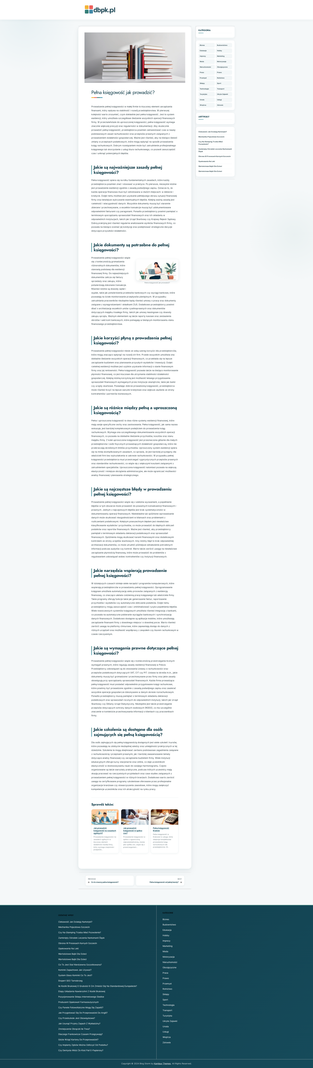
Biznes (202, 45)
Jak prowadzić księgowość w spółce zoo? (132, 830)
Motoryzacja (221, 61)
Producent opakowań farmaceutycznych (78, 1002)
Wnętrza (203, 105)
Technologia (204, 89)
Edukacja (203, 51)
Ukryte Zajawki (222, 94)
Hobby (219, 51)
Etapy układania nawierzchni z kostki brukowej (81, 991)
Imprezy (203, 56)
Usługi (219, 100)
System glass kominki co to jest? (75, 975)
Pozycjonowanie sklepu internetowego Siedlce (81, 997)
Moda (202, 61)
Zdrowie (220, 105)
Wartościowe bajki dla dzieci (210, 166)
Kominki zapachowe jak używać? (75, 970)
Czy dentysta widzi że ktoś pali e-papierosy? (80, 1050)
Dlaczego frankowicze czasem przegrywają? (80, 1034)
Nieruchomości (205, 67)
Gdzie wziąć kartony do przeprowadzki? (78, 1039)
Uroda (202, 100)
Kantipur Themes (162, 1063)
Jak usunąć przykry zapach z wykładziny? (79, 1023)
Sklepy (202, 83)
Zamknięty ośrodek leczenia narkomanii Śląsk (215, 150)
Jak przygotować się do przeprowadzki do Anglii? (83, 1013)
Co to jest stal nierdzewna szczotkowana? (80, 964)
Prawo (219, 72)
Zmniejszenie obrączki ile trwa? (74, 1029)
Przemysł (203, 78)
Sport (219, 83)
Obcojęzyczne (222, 67)
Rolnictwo (220, 78)
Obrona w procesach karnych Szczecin (214, 156)
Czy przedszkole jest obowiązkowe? (76, 1018)
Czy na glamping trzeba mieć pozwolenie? (210, 143)
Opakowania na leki (206, 161)
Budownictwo (222, 45)
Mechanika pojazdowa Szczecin (211, 137)
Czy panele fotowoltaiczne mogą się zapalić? (80, 1007)
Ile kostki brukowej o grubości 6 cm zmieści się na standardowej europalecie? (97, 986)
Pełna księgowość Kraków (161, 829)
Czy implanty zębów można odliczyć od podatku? (83, 1045)
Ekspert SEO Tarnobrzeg (70, 980)
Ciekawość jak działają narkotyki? (212, 132)
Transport (220, 89)
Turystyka (203, 94)
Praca (202, 72)
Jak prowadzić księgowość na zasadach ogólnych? (105, 830)
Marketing (220, 56)
